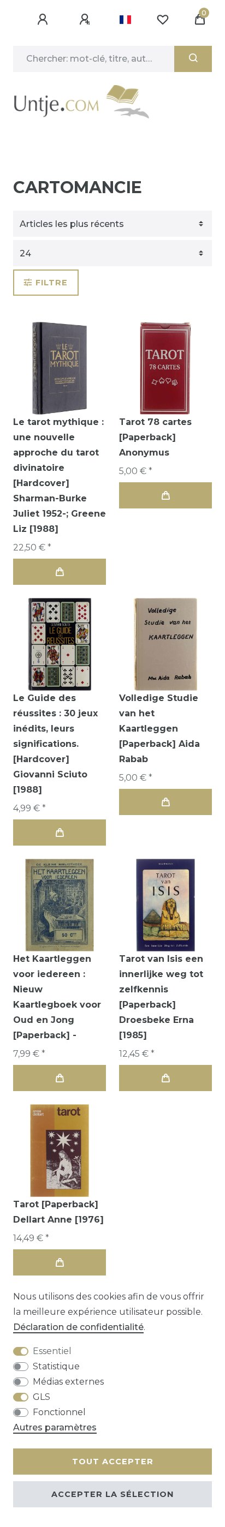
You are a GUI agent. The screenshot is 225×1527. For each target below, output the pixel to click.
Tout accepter (112, 1461)
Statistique (56, 1366)
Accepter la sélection (112, 1494)
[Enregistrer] (86, 19)
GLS (41, 1397)
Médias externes (68, 1381)
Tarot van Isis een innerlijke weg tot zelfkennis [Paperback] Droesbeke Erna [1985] (161, 997)
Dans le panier (59, 572)
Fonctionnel (59, 1412)
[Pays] (125, 19)
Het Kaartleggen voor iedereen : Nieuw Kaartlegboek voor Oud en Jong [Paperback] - (57, 997)
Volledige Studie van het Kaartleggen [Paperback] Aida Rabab (159, 728)
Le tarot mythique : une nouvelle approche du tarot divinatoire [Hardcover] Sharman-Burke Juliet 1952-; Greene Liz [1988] (59, 475)
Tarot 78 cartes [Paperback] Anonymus (155, 437)
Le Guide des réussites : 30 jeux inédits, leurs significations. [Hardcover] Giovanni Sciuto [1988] (55, 744)
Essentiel (52, 1351)
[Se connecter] (44, 19)
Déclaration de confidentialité (78, 1327)
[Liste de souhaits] (162, 19)
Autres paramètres (55, 1427)
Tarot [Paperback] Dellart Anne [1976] (58, 1212)
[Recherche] (193, 59)
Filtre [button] (51, 283)
